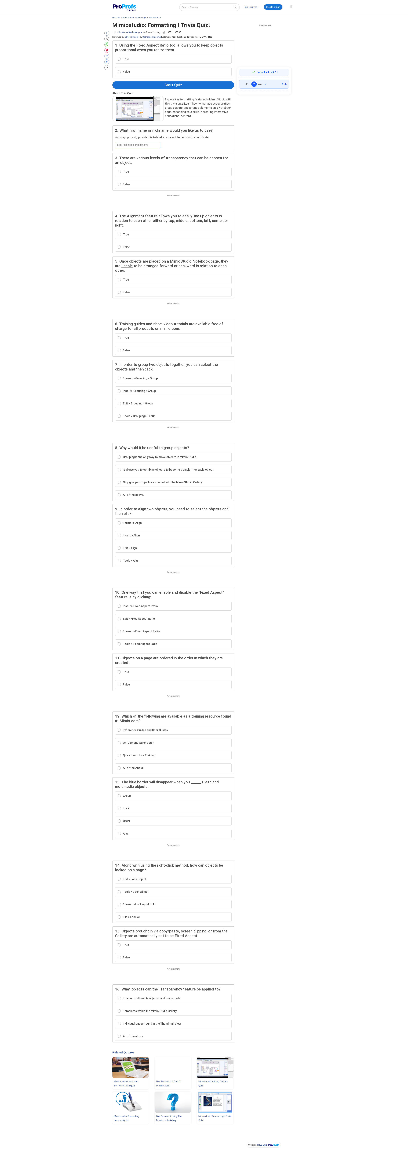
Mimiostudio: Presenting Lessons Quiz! (126, 1118)
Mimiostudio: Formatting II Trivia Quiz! (214, 1118)
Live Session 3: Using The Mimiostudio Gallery (169, 1118)
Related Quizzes (123, 1052)
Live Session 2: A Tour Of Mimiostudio (168, 1083)
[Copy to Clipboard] (107, 62)
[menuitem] (251, 7)
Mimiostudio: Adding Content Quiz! (213, 1083)
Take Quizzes (250, 7)
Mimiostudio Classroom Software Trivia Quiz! (126, 1083)
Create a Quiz (273, 7)
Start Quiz (173, 85)
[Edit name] (265, 84)
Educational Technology (128, 32)
